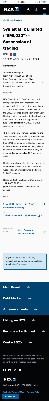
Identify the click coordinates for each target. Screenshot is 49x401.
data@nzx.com (19, 264)
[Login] (36, 9)
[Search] (28, 9)
